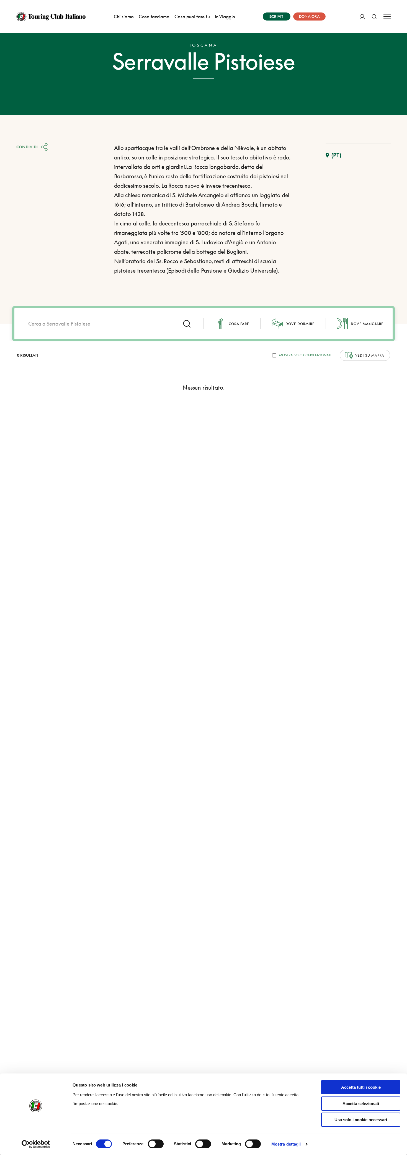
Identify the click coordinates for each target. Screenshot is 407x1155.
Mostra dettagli (286, 1144)
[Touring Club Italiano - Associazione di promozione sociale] (51, 17)
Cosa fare (239, 324)
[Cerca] (374, 16)
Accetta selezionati (360, 1103)
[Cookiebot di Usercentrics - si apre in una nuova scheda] (36, 1144)
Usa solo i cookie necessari (360, 1119)
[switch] (156, 1143)
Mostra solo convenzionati (305, 355)
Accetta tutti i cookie (361, 1087)
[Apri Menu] (387, 16)
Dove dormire (300, 324)
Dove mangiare (367, 324)
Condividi (27, 146)
